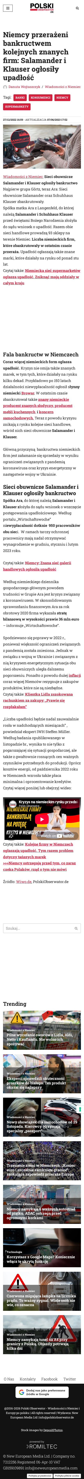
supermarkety (17, 106)
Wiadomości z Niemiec (63, 86)
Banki (20, 97)
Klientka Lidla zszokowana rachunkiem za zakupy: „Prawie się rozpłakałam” (38, 700)
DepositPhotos (53, 1430)
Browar (27, 393)
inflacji (75, 675)
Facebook (49, 1378)
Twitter (69, 1378)
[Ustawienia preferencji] (80, 1109)
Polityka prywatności (40, 1475)
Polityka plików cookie (67, 1475)
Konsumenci (40, 97)
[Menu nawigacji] (8, 8)
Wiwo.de (23, 881)
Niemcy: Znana (38, 562)
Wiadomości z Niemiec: (23, 176)
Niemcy (62, 97)
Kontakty (28, 1378)
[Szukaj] (77, 8)
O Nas (9, 1378)
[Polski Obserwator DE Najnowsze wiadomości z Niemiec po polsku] (42, 8)
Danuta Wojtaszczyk (24, 86)
